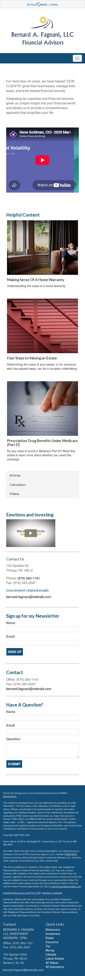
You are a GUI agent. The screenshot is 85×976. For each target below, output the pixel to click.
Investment (53, 934)
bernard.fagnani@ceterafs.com (28, 596)
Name (10, 623)
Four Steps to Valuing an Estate (32, 358)
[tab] (42, 475)
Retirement (53, 929)
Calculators (17, 484)
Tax (48, 946)
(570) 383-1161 (29, 578)
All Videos (52, 963)
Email (10, 636)
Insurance (52, 942)
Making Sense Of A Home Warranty (35, 279)
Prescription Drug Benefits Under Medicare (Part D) (42, 442)
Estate (50, 938)
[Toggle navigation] (77, 58)
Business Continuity (53, 892)
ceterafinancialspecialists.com (66, 886)
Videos (14, 494)
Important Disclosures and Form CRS (22, 892)
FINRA (67, 854)
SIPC (74, 854)
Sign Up (14, 651)
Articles (15, 475)
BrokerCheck (10, 796)
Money (50, 950)
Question (13, 739)
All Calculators (55, 967)
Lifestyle (51, 954)
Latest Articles (55, 958)
